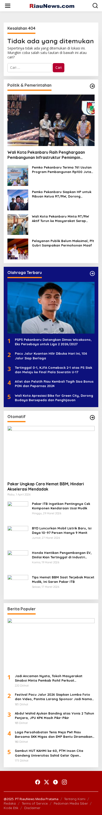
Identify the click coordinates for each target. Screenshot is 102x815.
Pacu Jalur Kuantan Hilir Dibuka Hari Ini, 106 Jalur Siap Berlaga (51, 355)
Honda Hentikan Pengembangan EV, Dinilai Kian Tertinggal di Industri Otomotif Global (62, 555)
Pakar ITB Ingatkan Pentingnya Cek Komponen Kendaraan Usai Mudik (61, 506)
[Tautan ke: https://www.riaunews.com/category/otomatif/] (92, 417)
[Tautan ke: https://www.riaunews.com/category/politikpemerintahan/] (92, 86)
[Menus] (8, 5)
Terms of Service (35, 803)
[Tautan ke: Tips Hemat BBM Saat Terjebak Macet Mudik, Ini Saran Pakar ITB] (17, 584)
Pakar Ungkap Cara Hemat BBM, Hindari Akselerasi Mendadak (45, 486)
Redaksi (10, 803)
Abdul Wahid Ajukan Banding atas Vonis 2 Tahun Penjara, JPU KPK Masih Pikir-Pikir (54, 715)
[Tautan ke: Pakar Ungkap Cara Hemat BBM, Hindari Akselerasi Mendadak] (51, 452)
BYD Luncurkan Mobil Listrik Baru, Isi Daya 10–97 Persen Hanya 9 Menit (61, 530)
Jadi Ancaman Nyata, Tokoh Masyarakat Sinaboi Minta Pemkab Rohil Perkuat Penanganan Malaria (48, 678)
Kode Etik (11, 808)
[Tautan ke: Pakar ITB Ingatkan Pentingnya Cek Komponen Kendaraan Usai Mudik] (17, 511)
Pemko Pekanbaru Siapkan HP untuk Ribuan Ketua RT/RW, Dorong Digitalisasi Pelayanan (61, 194)
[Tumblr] (55, 782)
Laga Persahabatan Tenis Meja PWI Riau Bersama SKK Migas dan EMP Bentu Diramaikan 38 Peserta (53, 734)
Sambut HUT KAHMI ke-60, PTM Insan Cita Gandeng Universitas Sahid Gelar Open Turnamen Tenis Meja (49, 753)
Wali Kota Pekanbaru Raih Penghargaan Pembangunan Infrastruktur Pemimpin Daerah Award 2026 (46, 155)
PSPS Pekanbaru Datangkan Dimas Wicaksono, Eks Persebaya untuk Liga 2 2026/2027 (53, 342)
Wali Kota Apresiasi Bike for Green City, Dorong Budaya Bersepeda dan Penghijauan (54, 398)
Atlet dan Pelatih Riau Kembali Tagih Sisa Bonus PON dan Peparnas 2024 (54, 383)
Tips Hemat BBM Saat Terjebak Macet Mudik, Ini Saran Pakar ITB (63, 579)
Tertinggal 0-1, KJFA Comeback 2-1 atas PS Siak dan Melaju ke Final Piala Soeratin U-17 (53, 370)
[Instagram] (64, 782)
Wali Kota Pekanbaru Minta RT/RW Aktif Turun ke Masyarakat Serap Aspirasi (60, 218)
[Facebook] (37, 782)
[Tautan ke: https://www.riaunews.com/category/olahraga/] (92, 273)
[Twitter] (46, 782)
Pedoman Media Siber (71, 803)
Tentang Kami (74, 799)
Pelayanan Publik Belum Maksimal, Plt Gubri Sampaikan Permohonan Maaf (63, 243)
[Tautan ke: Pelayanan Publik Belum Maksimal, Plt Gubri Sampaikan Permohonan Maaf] (17, 248)
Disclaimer (32, 808)
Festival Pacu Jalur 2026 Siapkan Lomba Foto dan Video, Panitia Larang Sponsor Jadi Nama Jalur (53, 696)
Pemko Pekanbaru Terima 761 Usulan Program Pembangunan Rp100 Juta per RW (62, 169)
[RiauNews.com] (52, 5)
